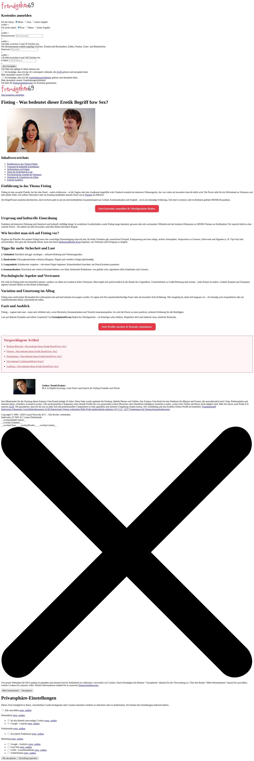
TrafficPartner (23, 753)
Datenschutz (56, 409)
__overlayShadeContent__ (13, 420)
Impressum (6, 409)
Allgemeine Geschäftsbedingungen (28, 409)
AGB (59, 72)
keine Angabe (41, 22)
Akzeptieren (27, 691)
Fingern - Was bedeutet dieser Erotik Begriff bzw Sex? (32, 351)
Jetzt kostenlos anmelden (12, 95)
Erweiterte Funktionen (27, 734)
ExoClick (21, 747)
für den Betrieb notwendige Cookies (34, 720)
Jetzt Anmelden (9, 66)
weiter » (5, 24)
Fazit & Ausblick (15, 180)
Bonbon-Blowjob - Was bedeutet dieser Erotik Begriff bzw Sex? (36, 346)
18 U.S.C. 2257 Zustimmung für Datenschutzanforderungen (142, 409)
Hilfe (83, 409)
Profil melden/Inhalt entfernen (100, 409)
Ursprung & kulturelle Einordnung (23, 166)
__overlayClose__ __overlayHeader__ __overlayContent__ (29, 425)
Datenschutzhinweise (23, 83)
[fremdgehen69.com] (17, 92)
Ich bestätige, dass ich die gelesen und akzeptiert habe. (41, 77)
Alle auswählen (12, 710)
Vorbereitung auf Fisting (18, 169)
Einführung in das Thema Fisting (22, 164)
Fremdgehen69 (209, 406)
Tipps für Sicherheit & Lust (19, 172)
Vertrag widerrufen (71, 409)
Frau (29, 22)
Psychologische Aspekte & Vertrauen (24, 174)
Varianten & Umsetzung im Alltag (23, 177)
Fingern (88, 195)
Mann (20, 22)
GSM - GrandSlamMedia (29, 750)
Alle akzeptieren (9, 758)
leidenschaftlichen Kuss (70, 242)
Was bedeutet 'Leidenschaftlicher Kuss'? (25, 361)
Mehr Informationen (10, 691)
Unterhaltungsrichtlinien (40, 77)
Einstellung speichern (28, 758)
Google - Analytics (26, 744)
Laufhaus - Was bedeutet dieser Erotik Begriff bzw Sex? (33, 366)
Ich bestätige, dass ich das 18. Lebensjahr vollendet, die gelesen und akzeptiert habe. (46, 72)
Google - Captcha (25, 723)
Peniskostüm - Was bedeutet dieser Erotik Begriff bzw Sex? (34, 356)
